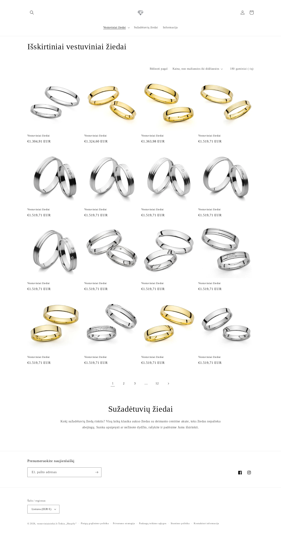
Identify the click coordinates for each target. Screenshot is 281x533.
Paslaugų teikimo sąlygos (152, 523)
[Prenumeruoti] (96, 472)
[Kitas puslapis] (168, 383)
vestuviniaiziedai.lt (47, 523)
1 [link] (113, 383)
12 (157, 383)
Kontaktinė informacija (206, 523)
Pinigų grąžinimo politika (95, 523)
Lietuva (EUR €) (41, 509)
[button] (31, 12)
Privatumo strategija (124, 523)
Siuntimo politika (180, 523)
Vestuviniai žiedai (38, 135)
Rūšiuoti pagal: (159, 68)
